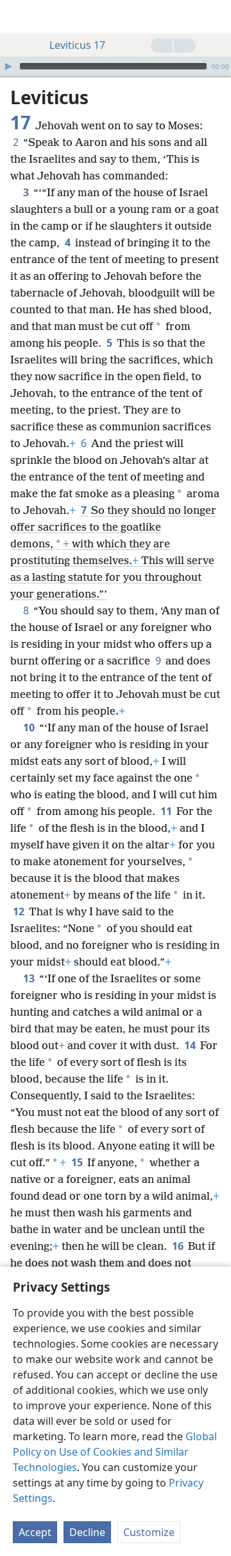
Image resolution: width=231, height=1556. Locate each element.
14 (191, 1045)
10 (30, 727)
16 (178, 1246)
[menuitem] (19, 17)
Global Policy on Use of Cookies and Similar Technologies (115, 1451)
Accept (35, 1532)
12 (19, 911)
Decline (87, 1532)
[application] (115, 66)
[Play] (8, 66)
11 (167, 811)
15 (78, 1162)
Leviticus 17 (77, 45)
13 (30, 978)
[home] (19, 17)
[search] (215, 16)
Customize (149, 1532)
